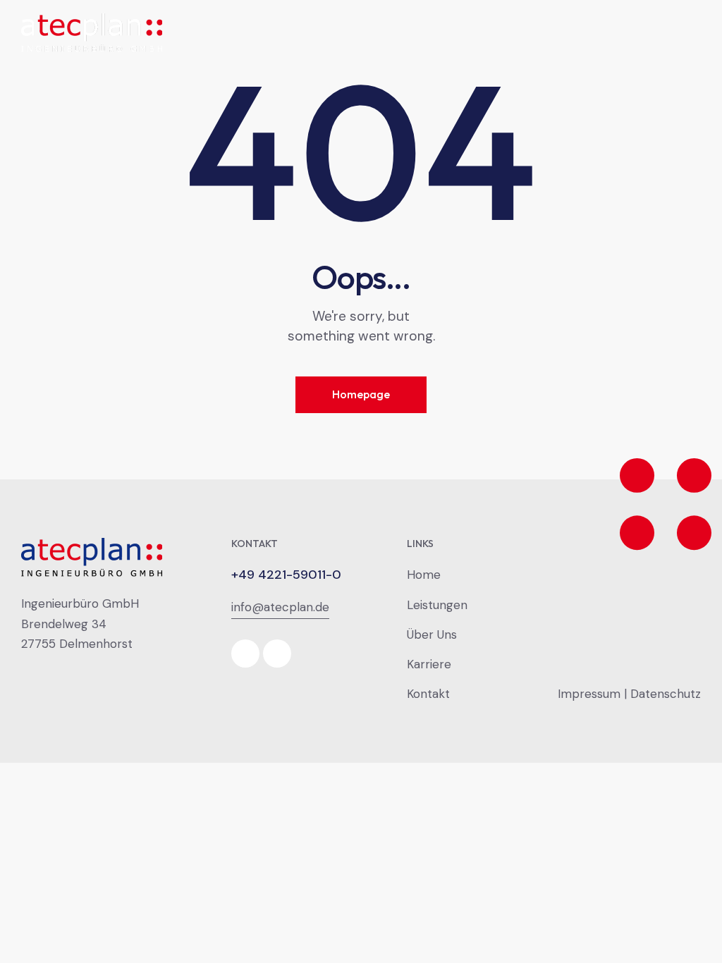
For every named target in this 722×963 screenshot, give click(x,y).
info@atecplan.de (280, 607)
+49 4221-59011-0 (286, 574)
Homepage (361, 394)
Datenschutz (665, 693)
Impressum (589, 693)
